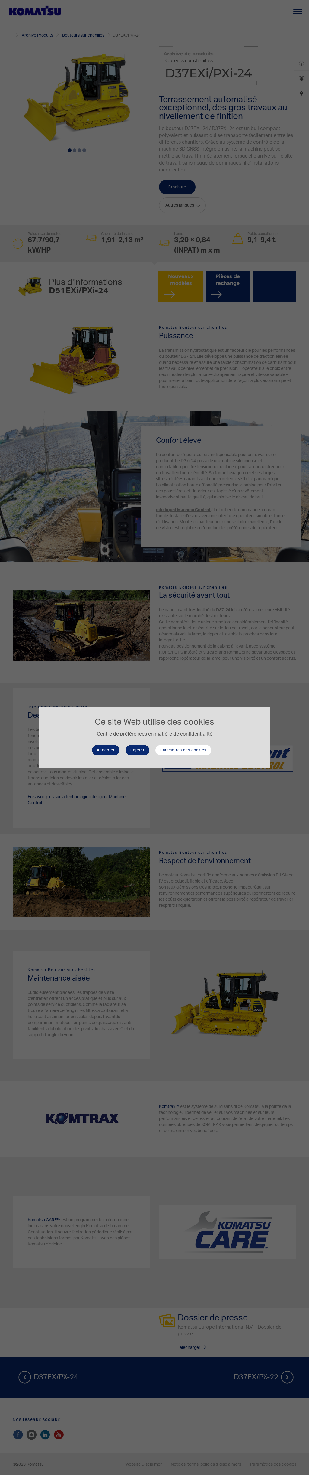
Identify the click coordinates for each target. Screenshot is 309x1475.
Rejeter (137, 750)
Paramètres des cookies (183, 750)
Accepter (106, 750)
